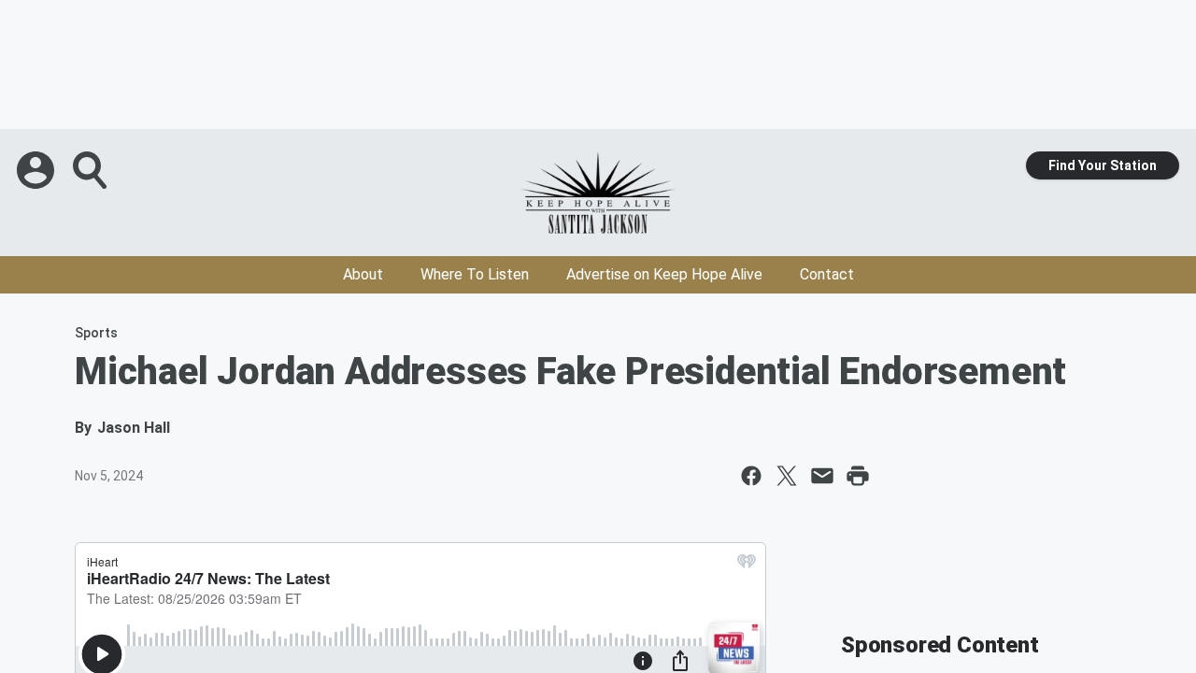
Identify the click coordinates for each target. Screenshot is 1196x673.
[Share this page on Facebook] (751, 476)
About (363, 274)
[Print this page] (858, 476)
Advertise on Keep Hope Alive (664, 274)
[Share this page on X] (787, 476)
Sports (96, 332)
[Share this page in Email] (822, 476)
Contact (827, 274)
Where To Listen (474, 274)
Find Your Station (1102, 165)
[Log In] (37, 170)
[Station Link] (598, 192)
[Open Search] (91, 170)
